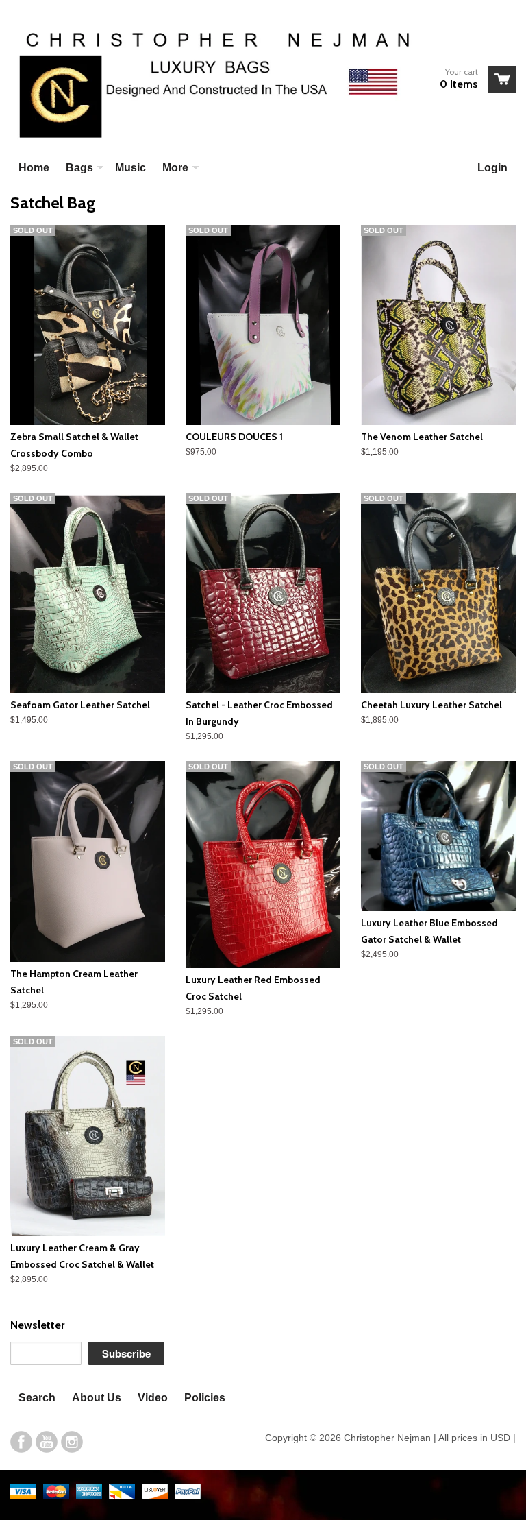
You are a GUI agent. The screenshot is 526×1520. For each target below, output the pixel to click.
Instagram (72, 1442)
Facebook (21, 1442)
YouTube (47, 1442)
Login (492, 167)
